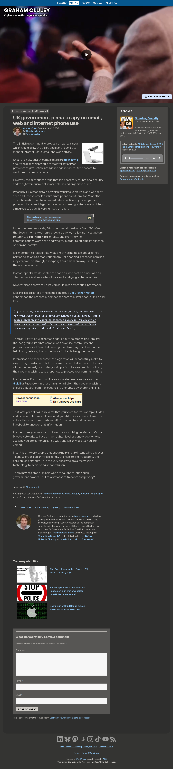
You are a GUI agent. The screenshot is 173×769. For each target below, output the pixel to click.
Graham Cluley (14, 3)
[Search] (115, 3)
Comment (21, 650)
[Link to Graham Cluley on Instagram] (90, 739)
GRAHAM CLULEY (27, 10)
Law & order (26, 507)
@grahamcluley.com (35, 131)
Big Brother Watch (82, 292)
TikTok (88, 536)
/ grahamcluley (33, 134)
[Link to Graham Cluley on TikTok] (98, 739)
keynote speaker (83, 516)
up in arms (71, 159)
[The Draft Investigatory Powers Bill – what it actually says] (32, 574)
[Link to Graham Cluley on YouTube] (105, 739)
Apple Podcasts (127, 170)
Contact (98, 3)
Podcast (86, 3)
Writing (73, 3)
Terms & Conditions (90, 753)
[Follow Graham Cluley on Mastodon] (75, 739)
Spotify (140, 170)
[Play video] (86, 54)
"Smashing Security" (49, 536)
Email (19, 695)
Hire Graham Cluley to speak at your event (78, 747)
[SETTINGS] (159, 158)
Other (153, 170)
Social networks (71, 507)
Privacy (56, 507)
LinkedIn (42, 539)
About (109, 3)
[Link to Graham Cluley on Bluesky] (67, 739)
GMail (17, 383)
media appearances (63, 532)
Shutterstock (32, 487)
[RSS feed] (113, 739)
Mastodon (97, 493)
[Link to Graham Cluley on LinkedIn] (60, 739)
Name (19, 680)
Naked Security (42, 507)
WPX (105, 759)
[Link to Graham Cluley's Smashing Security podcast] (83, 739)
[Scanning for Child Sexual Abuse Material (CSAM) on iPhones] (32, 611)
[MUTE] (154, 158)
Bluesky (84, 493)
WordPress (81, 759)
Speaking (61, 3)
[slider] (136, 158)
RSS (147, 170)
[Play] (125, 158)
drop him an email (84, 539)
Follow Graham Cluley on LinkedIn (61, 493)
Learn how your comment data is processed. (70, 717)
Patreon (124, 179)
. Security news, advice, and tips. (43, 218)
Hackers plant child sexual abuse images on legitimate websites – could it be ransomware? (67, 591)
